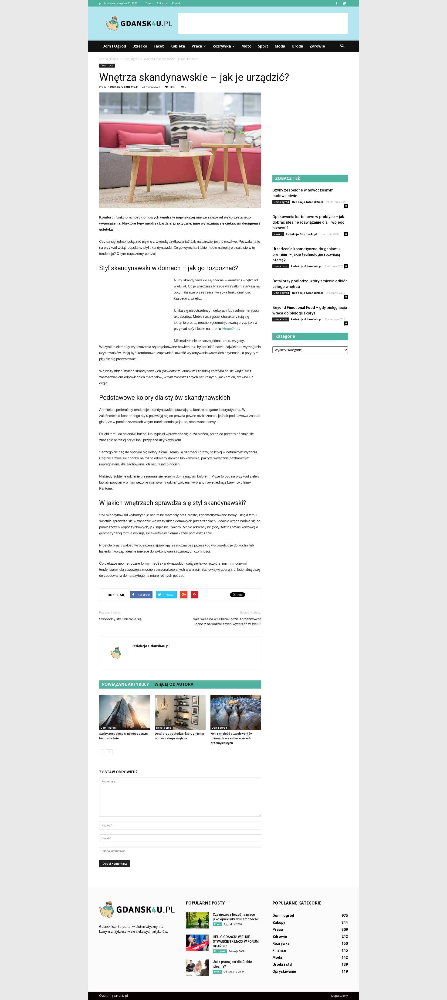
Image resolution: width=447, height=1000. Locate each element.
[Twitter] (344, 3)
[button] (342, 46)
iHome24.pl (230, 329)
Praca (197, 46)
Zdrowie (317, 46)
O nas (149, 3)
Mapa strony (339, 996)
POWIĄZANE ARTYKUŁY (125, 684)
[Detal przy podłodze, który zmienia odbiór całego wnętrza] (180, 712)
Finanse (279, 950)
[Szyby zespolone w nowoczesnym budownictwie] (124, 712)
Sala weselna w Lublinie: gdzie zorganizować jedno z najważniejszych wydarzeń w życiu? (227, 621)
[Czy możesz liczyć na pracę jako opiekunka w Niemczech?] (197, 920)
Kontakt (177, 3)
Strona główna (108, 59)
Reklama (162, 3)
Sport (263, 46)
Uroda (297, 46)
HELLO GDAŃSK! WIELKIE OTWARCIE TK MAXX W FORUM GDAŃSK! (236, 941)
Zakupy (278, 234)
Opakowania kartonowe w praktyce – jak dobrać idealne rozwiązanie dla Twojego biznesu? (308, 222)
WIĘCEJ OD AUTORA (174, 684)
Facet (159, 46)
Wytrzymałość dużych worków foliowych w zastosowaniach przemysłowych (231, 738)
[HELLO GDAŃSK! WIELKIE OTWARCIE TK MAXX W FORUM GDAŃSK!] (197, 943)
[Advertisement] (263, 23)
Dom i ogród (114, 46)
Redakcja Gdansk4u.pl (123, 86)
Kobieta (177, 46)
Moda (280, 46)
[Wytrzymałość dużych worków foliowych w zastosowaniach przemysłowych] (235, 712)
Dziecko (139, 46)
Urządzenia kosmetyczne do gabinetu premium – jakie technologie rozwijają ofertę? (306, 254)
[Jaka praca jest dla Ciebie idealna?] (197, 967)
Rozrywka (222, 46)
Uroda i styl (280, 266)
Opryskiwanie (284, 971)
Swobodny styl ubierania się (120, 619)
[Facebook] (336, 3)
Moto (246, 46)
